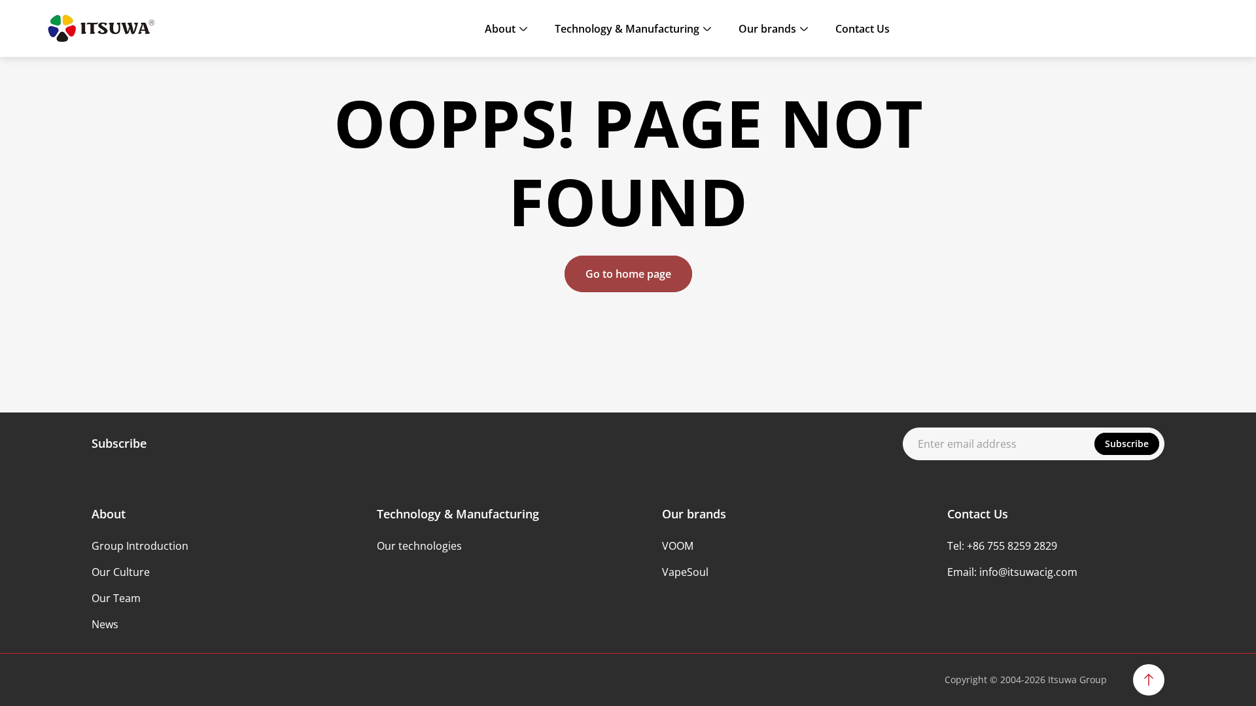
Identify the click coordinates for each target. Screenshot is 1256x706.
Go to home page (628, 274)
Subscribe (1127, 443)
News (105, 624)
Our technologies (419, 546)
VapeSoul (685, 572)
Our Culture (121, 572)
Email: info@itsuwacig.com (1012, 572)
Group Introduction (140, 546)
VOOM (677, 546)
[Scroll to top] (1148, 680)
